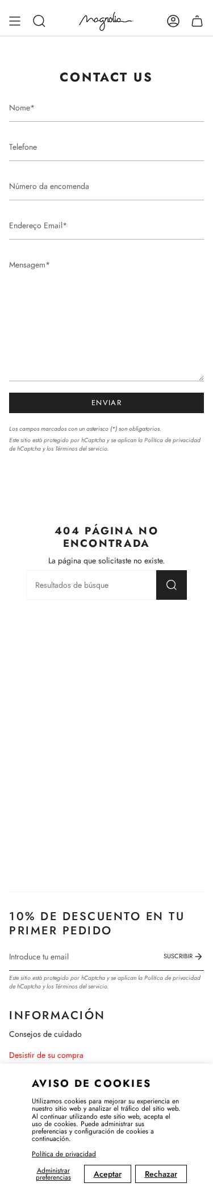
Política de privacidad (64, 1154)
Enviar (106, 402)
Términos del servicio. (81, 448)
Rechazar (161, 1174)
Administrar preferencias (53, 1173)
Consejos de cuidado (45, 1034)
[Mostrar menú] (14, 21)
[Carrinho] (197, 21)
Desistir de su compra (46, 1055)
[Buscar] (171, 585)
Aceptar (108, 1174)
